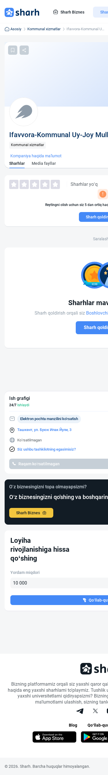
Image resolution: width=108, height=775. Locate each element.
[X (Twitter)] (95, 711)
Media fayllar (44, 163)
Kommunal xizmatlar (43, 29)
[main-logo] (22, 12)
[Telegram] (80, 711)
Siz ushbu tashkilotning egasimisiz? (46, 449)
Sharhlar (17, 163)
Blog (73, 725)
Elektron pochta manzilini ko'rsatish (49, 419)
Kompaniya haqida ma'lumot (36, 156)
